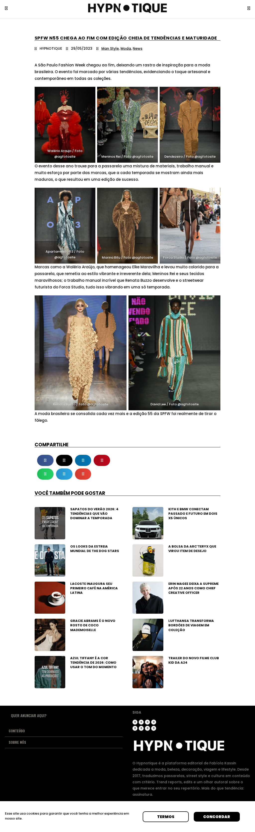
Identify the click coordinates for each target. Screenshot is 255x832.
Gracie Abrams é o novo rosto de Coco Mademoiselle (92, 625)
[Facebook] (141, 728)
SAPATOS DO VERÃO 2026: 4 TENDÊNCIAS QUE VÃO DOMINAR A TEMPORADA (94, 513)
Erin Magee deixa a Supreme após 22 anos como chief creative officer (193, 588)
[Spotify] (147, 728)
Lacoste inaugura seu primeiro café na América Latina (94, 588)
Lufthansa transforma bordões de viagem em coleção (191, 625)
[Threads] (141, 722)
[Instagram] (134, 722)
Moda (126, 48)
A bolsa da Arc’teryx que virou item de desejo (192, 548)
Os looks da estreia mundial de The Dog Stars (94, 548)
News (137, 48)
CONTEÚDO (17, 730)
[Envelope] (153, 728)
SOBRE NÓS (17, 742)
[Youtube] (153, 722)
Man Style (110, 48)
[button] (45, 460)
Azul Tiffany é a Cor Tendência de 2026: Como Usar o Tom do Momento (93, 662)
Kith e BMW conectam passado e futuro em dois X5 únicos (192, 513)
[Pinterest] (134, 728)
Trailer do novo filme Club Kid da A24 (193, 660)
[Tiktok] (147, 722)
